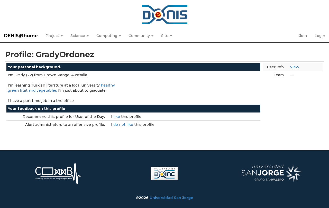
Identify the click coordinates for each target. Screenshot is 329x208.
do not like (123, 124)
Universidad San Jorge (171, 197)
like (117, 116)
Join (303, 35)
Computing (107, 35)
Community (140, 35)
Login (320, 35)
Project (52, 35)
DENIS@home (21, 36)
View (294, 67)
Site (165, 35)
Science (78, 35)
